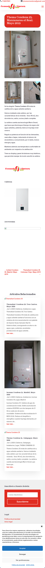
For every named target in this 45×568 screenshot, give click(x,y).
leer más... (10, 333)
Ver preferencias (22, 560)
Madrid (23, 400)
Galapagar (26, 443)
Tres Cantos (28, 312)
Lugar (34, 309)
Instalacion (27, 309)
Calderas (19, 309)
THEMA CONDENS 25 (27, 445)
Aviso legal (8, 522)
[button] (42, 526)
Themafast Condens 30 (15, 312)
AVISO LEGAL (30, 565)
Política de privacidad (18, 565)
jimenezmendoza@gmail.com (34, 1)
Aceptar (22, 548)
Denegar (22, 554)
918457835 (6, 1)
